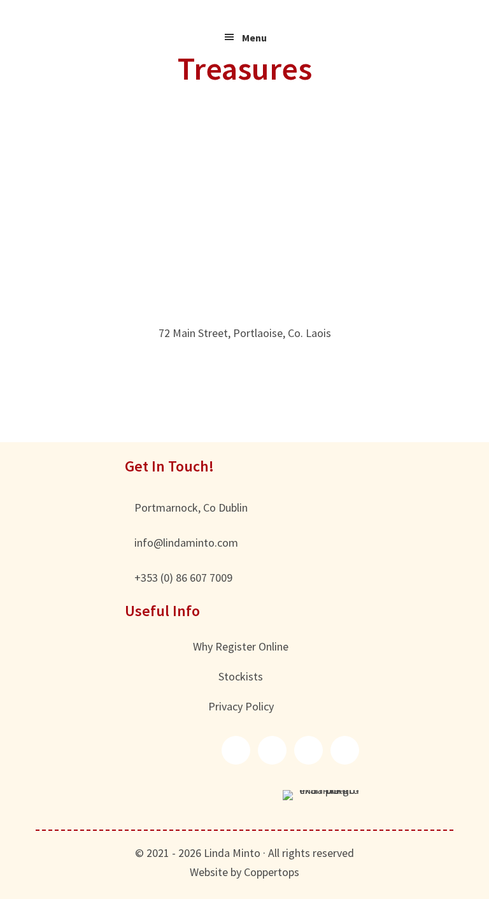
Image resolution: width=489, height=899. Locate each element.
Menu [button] (254, 37)
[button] (236, 750)
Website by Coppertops (244, 872)
